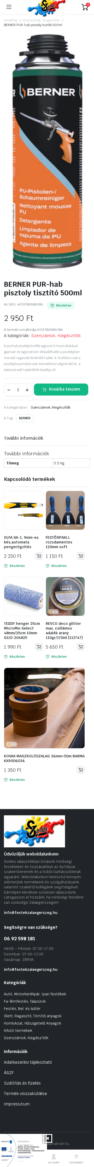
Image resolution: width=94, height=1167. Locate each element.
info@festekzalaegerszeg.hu (30, 912)
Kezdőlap (10, 20)
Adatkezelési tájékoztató (28, 1062)
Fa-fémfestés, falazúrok (25, 1001)
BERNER (25, 418)
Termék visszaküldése (25, 1093)
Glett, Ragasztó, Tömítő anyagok (32, 1016)
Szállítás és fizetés (22, 1083)
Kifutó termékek (18, 1030)
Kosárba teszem (64, 389)
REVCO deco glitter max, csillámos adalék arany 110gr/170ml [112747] (64, 630)
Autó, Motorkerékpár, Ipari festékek (35, 994)
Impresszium (17, 1104)
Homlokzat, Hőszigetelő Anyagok (32, 1023)
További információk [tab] (23, 438)
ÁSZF (9, 1072)
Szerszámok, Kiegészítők (41, 20)
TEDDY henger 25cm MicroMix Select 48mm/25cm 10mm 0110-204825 (22, 630)
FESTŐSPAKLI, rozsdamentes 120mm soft (59, 542)
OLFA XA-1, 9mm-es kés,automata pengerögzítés (21, 542)
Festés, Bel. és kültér (22, 1008)
